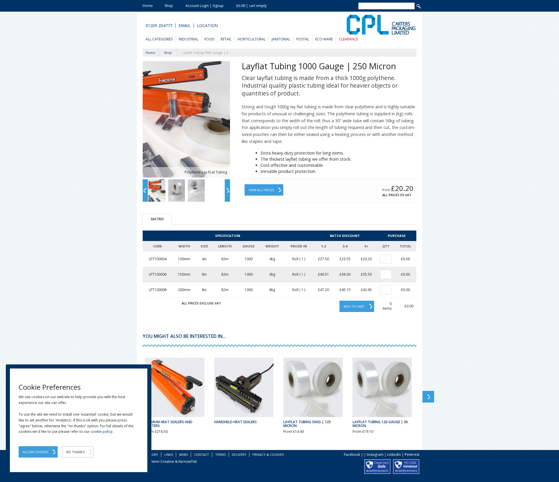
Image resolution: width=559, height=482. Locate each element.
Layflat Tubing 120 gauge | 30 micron (380, 423)
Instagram (375, 454)
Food (209, 39)
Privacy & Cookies (268, 454)
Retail (226, 39)
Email (184, 25)
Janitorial (281, 39)
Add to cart (354, 306)
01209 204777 (159, 25)
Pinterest (412, 454)
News (183, 454)
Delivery (239, 454)
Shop (168, 5)
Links (168, 454)
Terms (220, 454)
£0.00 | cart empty (251, 5)
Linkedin (394, 454)
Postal (302, 39)
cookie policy (101, 431)
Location (207, 25)
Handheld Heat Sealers (235, 421)
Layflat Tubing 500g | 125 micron (307, 423)
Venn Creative (162, 461)
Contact (201, 454)
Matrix (157, 219)
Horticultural (252, 39)
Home (148, 5)
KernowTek (187, 461)
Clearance (348, 39)
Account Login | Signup (204, 5)
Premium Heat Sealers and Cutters (168, 423)
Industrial (188, 39)
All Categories (159, 39)
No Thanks (75, 452)
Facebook (352, 454)
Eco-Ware (324, 39)
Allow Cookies (35, 452)
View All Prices (261, 190)
